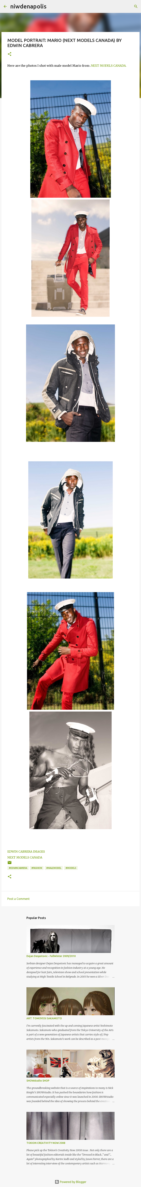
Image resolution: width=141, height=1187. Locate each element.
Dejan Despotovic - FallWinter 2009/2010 (51, 956)
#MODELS (71, 868)
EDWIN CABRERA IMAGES (26, 851)
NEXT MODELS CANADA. (108, 65)
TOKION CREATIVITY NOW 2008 (45, 1142)
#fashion (36, 868)
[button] (9, 54)
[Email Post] (9, 864)
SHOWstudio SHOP (37, 1080)
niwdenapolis (28, 6)
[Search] (136, 6)
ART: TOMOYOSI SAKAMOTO (44, 1018)
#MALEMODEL (53, 868)
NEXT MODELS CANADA (24, 857)
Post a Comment (18, 898)
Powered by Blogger (72, 1182)
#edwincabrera (18, 868)
